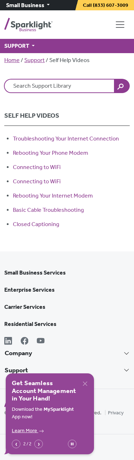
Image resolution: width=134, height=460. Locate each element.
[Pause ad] (72, 444)
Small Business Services (35, 272)
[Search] (122, 86)
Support (34, 60)
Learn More (25, 431)
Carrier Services (24, 306)
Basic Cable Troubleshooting (48, 209)
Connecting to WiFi (37, 167)
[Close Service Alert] (85, 384)
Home (12, 60)
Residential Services (30, 324)
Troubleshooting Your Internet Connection (66, 138)
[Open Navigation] (121, 24)
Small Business (25, 5)
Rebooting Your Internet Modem (53, 195)
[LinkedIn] (8, 341)
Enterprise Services (29, 289)
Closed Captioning (36, 224)
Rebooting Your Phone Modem (50, 152)
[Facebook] (25, 341)
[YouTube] (41, 341)
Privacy (116, 413)
